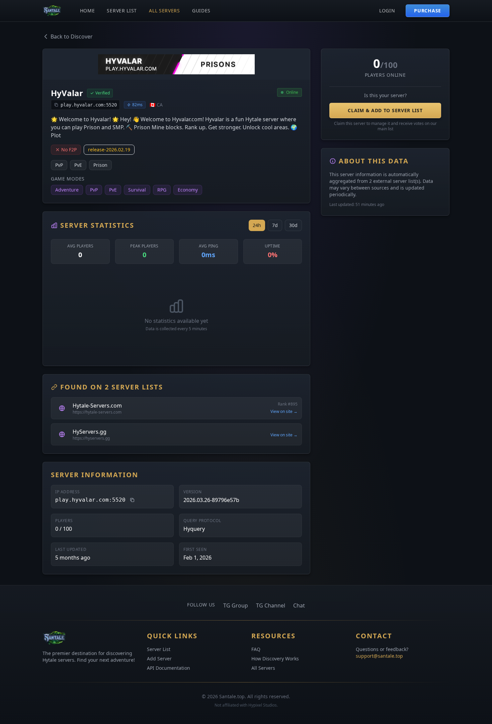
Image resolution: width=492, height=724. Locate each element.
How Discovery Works (275, 658)
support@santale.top (379, 656)
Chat (299, 605)
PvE (78, 165)
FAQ (255, 649)
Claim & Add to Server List (385, 110)
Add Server (159, 658)
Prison (100, 165)
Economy (188, 190)
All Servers (164, 10)
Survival (137, 190)
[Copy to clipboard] (132, 500)
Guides (201, 10)
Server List (122, 10)
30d (293, 225)
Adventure (67, 190)
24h (257, 225)
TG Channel (270, 605)
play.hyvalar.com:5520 (89, 104)
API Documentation (168, 668)
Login (387, 10)
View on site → (284, 411)
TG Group (235, 605)
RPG (161, 190)
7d (275, 225)
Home (87, 10)
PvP (59, 165)
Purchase (427, 10)
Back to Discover (72, 36)
